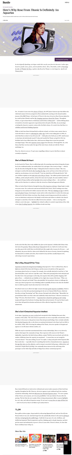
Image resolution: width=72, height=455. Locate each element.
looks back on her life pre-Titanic (41, 175)
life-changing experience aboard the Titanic (47, 118)
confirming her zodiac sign (37, 133)
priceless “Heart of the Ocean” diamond (34, 247)
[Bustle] (6, 2)
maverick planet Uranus (21, 193)
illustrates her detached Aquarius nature (46, 393)
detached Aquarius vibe (24, 322)
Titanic (41, 111)
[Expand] (65, 442)
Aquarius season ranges (37, 142)
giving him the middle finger (30, 418)
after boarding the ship (39, 171)
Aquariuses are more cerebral (30, 315)
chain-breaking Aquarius (25, 204)
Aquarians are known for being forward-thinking (28, 266)
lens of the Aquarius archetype (48, 186)
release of (36, 111)
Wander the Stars (27, 69)
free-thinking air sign (57, 190)
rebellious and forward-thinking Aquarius (26, 127)
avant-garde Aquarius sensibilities (54, 288)
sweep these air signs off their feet (58, 400)
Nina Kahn (6, 20)
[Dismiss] (70, 442)
